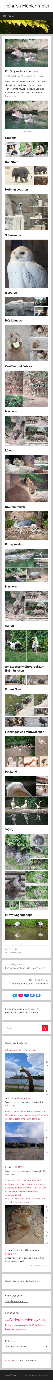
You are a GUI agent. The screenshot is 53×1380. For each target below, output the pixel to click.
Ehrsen (9, 1325)
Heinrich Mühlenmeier (26, 6)
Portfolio (33, 1325)
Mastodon (10, 1360)
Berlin (7, 1320)
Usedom (17, 1329)
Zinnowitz (23, 1329)
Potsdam (42, 1325)
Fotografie (13, 949)
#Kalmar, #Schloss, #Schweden (20, 1050)
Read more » (24, 1098)
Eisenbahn (18, 1325)
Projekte (9, 1329)
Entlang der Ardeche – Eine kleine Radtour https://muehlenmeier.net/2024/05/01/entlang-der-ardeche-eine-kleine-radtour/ (26, 1115)
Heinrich (40, 76)
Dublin (42, 1320)
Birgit (36, 1320)
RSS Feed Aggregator (42, 1265)
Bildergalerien (15, 953)
